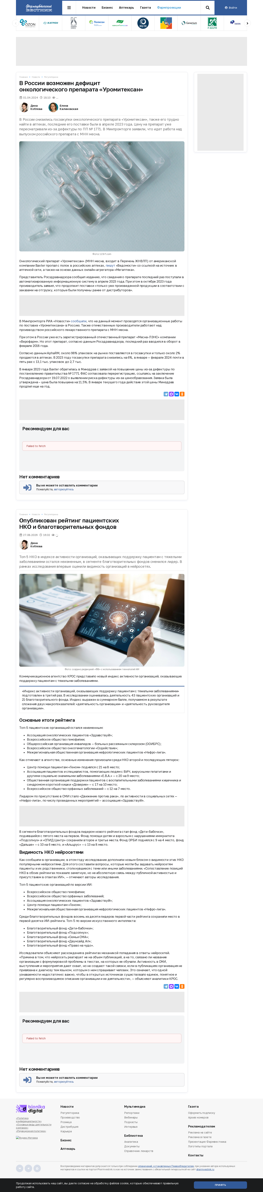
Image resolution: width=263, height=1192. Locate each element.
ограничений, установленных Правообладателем (166, 1166)
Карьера (66, 1131)
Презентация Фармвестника (207, 1141)
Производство (70, 1117)
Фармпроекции (169, 7)
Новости (88, 7)
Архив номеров (198, 1117)
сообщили (78, 321)
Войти (233, 7)
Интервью (131, 1126)
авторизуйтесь (64, 489)
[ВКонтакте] (176, 394)
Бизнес (107, 7)
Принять (220, 1185)
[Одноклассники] (182, 394)
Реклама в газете (200, 1137)
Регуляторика (51, 77)
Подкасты (131, 1122)
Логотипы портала (200, 1146)
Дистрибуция (69, 1126)
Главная (23, 77)
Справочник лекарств (138, 1151)
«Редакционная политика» (31, 1131)
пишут (110, 265)
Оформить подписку (201, 1113)
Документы (132, 1146)
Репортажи (131, 1113)
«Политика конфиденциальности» (29, 1120)
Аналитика (131, 1142)
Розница (66, 1122)
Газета (145, 7)
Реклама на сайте (200, 1132)
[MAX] (171, 394)
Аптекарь (126, 7)
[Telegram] (166, 394)
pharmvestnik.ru (205, 1169)
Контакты (195, 1155)
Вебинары (131, 1117)
